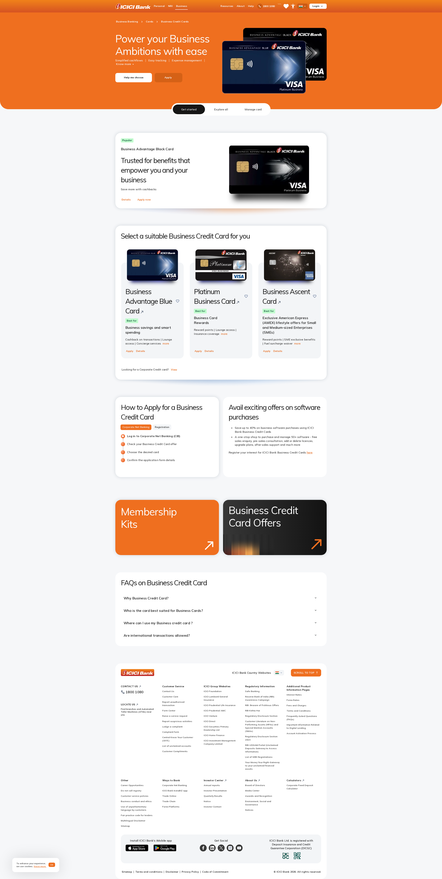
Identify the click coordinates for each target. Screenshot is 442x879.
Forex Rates (293, 700)
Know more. (40, 866)
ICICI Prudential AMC (215, 710)
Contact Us (168, 691)
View (174, 369)
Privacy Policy (190, 871)
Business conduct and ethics (136, 801)
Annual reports (212, 785)
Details (126, 199)
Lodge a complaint (172, 726)
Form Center (168, 710)
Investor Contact (212, 806)
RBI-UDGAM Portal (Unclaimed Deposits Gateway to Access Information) (261, 748)
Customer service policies (134, 796)
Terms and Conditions (299, 710)
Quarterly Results (213, 796)
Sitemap (125, 826)
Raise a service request (175, 716)
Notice (207, 801)
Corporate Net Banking (174, 785)
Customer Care (170, 696)
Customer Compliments (175, 751)
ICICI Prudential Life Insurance (220, 705)
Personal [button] (159, 6)
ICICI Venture (210, 716)
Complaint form (170, 732)
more (165, 343)
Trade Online (169, 796)
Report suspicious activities (177, 721)
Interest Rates (294, 694)
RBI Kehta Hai (252, 710)
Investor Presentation (215, 790)
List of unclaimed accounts (176, 746)
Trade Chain (169, 801)
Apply (168, 77)
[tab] (189, 109)
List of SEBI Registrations (258, 757)
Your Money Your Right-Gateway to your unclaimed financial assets (262, 765)
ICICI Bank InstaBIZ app (175, 790)
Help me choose (133, 77)
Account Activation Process (301, 733)
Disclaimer (172, 871)
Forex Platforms (171, 806)
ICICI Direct (209, 721)
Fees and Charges (296, 705)
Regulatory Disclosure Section (261, 716)
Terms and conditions (148, 871)
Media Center (252, 790)
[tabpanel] (221, 381)
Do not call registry (131, 790)
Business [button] (181, 6)
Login (316, 6)
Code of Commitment (215, 871)
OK (52, 864)
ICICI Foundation (213, 691)
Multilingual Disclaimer (133, 820)
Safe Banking (252, 691)
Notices (249, 810)
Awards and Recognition (258, 796)
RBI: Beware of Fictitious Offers (262, 705)
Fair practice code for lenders (136, 815)
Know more (123, 64)
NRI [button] (170, 6)
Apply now (144, 199)
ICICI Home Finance (214, 735)
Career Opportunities (132, 785)
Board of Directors (255, 785)
